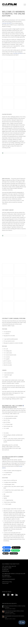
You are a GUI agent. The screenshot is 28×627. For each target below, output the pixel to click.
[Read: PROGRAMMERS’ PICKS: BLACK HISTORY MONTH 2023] (3, 616)
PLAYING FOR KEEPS (18, 53)
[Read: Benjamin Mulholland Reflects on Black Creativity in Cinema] (3, 606)
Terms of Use (5, 583)
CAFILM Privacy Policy (7, 581)
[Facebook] (4, 594)
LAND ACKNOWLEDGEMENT (8, 579)
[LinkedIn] (16, 594)
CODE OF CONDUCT (6, 576)
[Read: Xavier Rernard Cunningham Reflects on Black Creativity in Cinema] (3, 611)
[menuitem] (24, 4)
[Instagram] (8, 594)
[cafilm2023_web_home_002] (11, 4)
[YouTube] (12, 594)
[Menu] (24, 4)
